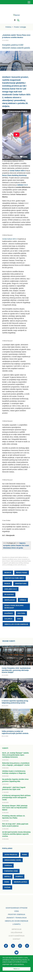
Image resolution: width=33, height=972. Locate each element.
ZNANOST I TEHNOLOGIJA (17, 918)
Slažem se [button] (17, 969)
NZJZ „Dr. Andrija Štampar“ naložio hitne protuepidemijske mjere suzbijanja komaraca (15, 755)
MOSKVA (7, 572)
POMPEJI (19, 876)
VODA (16, 911)
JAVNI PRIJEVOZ (10, 854)
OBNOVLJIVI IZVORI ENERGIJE (16, 624)
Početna (8, 27)
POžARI (7, 887)
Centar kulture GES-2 (18, 170)
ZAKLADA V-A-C (10, 589)
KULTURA (21, 613)
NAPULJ (7, 876)
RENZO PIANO (21, 572)
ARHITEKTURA (20, 583)
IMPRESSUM (16, 929)
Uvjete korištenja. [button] (18, 964)
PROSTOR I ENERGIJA (16, 914)
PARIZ (6, 882)
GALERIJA (8, 619)
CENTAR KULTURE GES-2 (14, 578)
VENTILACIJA (9, 600)
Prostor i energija (20, 27)
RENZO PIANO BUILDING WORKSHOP (13, 607)
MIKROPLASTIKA (20, 882)
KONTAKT (16, 939)
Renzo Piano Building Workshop (14, 175)
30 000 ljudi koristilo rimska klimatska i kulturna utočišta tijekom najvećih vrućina (16, 834)
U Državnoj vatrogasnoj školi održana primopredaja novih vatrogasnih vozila (16, 798)
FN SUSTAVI (9, 594)
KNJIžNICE (8, 613)
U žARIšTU (17, 924)
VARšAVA (8, 865)
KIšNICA (23, 600)
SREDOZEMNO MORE (12, 860)
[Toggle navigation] (28, 2)
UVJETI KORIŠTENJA (16, 936)
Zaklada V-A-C (22, 185)
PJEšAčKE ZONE (11, 871)
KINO (19, 619)
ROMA (24, 854)
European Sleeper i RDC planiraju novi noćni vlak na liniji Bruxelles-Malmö (15, 808)
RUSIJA (7, 583)
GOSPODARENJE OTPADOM (16, 908)
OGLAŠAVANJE (16, 932)
